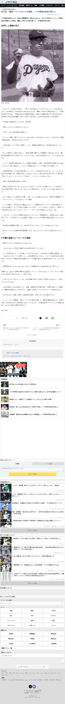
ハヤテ (59, 673)
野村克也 (11, 638)
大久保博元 (32, 643)
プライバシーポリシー (35, 693)
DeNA (54, 610)
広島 (11, 610)
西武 (32, 620)
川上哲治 (26, 271)
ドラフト (57, 5)
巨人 (11, 271)
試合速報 (21, 5)
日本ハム (32, 625)
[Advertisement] (32, 437)
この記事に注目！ (24, 318)
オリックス (11, 625)
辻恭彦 (11, 643)
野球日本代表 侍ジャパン (21, 679)
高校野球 (40, 679)
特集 (36, 5)
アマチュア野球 (33, 679)
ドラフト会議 (10, 679)
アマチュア (49, 5)
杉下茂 (7, 103)
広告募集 (26, 693)
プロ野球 (41, 5)
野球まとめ (59, 679)
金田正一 (58, 253)
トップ (3, 5)
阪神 (32, 610)
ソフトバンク (11, 620)
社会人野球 (52, 679)
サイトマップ (29, 691)
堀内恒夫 (53, 638)
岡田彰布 (53, 634)
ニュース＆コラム (12, 5)
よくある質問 (38, 690)
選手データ (29, 5)
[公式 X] (30, 686)
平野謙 (32, 638)
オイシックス (5, 675)
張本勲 (11, 634)
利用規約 (36, 691)
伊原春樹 (53, 643)
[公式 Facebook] (34, 686)
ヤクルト (53, 615)
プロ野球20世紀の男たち (8, 344)
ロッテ (54, 625)
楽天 (53, 620)
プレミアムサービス (29, 690)
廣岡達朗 (32, 634)
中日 (2, 103)
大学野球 (46, 679)
